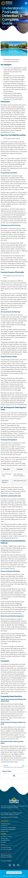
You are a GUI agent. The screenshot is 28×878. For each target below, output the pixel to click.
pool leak (7, 68)
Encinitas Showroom (6, 853)
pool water (12, 459)
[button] (26, 3)
